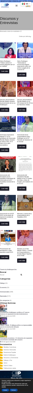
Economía (3, 287)
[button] (16, 5)
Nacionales (3, 296)
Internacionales (4, 292)
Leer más (4, 71)
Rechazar (13, 390)
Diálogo (2, 283)
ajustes (4, 387)
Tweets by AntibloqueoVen (8, 269)
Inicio (1, 10)
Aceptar (5, 390)
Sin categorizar (4, 300)
